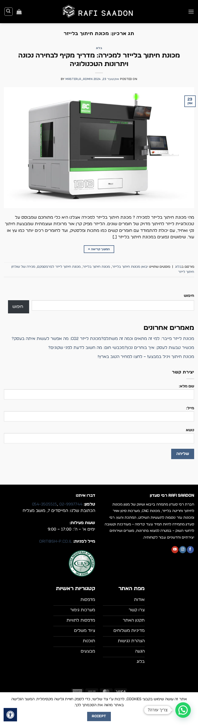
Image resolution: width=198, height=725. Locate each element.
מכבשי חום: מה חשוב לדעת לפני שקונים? (86, 348)
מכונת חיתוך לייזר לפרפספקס (59, 266)
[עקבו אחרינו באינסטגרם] (182, 549)
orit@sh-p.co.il (55, 541)
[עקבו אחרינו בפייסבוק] (190, 549)
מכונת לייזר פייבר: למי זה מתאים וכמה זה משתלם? (147, 339)
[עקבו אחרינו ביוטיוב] (174, 549)
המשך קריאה (99, 249)
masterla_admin (79, 79)
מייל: (190, 408)
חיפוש (189, 296)
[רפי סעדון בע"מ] (99, 12)
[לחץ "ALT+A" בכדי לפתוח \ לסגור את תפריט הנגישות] (10, 714)
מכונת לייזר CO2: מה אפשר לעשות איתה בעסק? (56, 339)
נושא (190, 430)
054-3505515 (44, 504)
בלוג (99, 48)
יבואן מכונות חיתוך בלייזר (130, 266)
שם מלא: (186, 386)
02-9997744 (70, 504)
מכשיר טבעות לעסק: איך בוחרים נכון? (159, 348)
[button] (191, 11)
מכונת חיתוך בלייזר (96, 266)
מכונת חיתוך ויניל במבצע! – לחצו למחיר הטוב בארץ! (146, 357)
